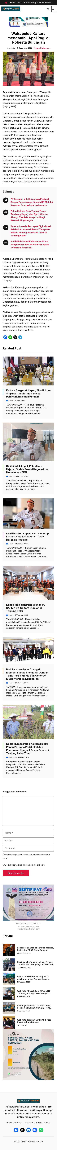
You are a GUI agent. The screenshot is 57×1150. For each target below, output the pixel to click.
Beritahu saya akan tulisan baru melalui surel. (25, 865)
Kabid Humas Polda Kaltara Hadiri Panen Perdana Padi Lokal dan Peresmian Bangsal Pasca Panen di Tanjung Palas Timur (27, 748)
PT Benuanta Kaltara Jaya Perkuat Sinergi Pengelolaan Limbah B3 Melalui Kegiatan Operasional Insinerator (32, 202)
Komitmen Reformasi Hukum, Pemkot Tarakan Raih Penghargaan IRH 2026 (35, 963)
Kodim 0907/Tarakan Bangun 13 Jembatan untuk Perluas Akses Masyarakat (33, 979)
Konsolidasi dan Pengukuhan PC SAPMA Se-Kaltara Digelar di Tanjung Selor (25, 607)
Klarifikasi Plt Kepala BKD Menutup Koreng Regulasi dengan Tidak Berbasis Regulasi (27, 536)
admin (12, 48)
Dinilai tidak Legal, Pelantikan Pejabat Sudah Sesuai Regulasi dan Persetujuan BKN (27, 469)
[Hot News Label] (6, 2)
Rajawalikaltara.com (42, 48)
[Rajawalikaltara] (10, 9)
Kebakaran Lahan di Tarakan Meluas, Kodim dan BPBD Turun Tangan (35, 949)
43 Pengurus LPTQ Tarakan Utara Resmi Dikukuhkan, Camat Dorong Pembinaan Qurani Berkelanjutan (33, 1007)
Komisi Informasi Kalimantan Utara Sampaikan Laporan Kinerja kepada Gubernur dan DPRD (30, 244)
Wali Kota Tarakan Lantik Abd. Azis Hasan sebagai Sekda (34, 1021)
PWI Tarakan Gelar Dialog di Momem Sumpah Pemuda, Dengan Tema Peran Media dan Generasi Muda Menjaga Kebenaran (27, 674)
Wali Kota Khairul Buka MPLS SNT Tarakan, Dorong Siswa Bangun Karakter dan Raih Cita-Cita (33, 993)
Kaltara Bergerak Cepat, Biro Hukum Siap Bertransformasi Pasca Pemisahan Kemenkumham (28, 393)
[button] (48, 9)
